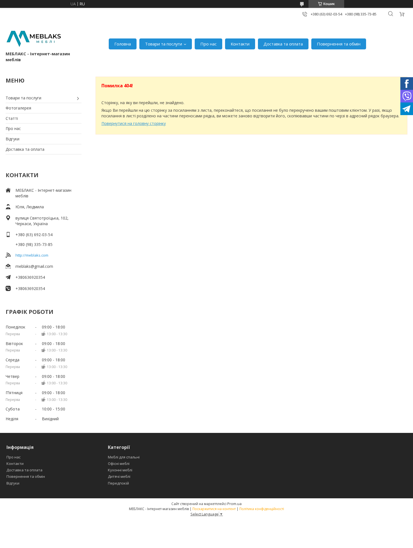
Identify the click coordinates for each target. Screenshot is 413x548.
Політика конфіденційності (261, 508)
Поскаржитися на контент (214, 508)
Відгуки (12, 138)
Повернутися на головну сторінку (133, 123)
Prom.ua (234, 503)
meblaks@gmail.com (34, 266)
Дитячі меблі (119, 476)
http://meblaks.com (31, 255)
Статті (12, 118)
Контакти (240, 44)
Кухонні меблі (120, 469)
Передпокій (118, 483)
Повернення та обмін (338, 44)
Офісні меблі (119, 463)
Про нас (208, 44)
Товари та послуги (163, 44)
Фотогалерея (18, 108)
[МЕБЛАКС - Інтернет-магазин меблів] (34, 38)
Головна (122, 44)
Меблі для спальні (124, 457)
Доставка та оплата (283, 44)
